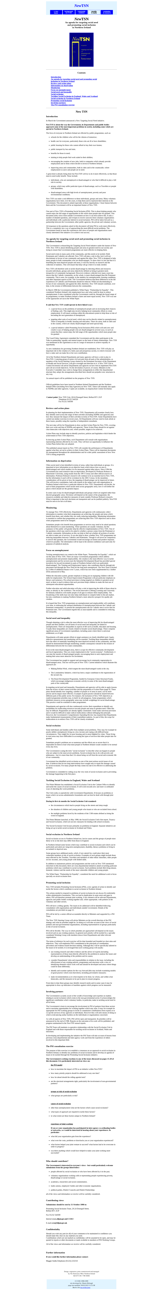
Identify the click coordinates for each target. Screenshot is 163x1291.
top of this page (85, 1287)
